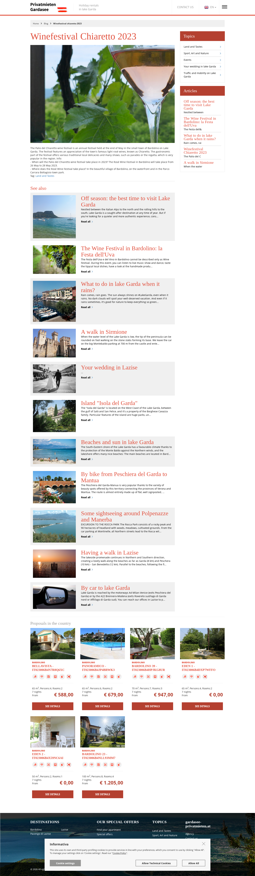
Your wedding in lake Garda (200, 66)
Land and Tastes (45, 175)
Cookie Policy (119, 853)
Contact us (191, 838)
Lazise (64, 829)
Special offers (105, 834)
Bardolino (36, 829)
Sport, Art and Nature (196, 53)
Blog (46, 23)
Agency (189, 834)
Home (36, 23)
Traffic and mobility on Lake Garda (200, 74)
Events (187, 59)
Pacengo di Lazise (40, 833)
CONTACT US (185, 7)
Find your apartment (109, 829)
